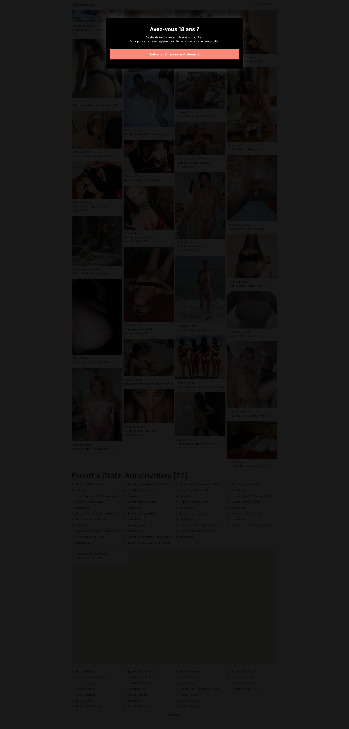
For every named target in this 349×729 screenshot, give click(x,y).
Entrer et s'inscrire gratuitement (174, 54)
